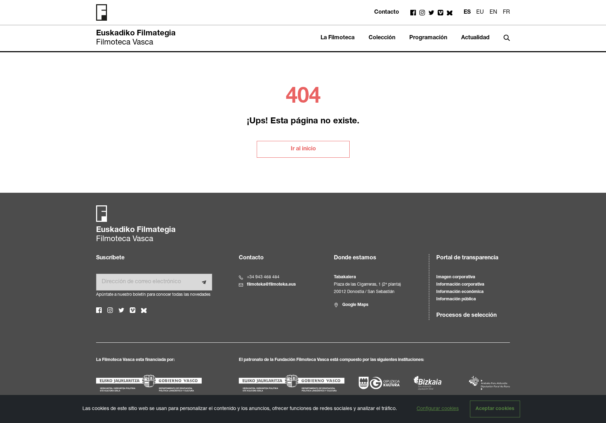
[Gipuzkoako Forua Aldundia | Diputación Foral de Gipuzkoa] (379, 383)
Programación (428, 38)
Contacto (386, 12)
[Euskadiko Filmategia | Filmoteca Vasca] (104, 12)
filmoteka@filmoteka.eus (271, 284)
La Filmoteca (338, 38)
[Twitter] (431, 12)
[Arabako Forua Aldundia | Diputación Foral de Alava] (489, 383)
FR (506, 12)
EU (480, 12)
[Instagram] (422, 12)
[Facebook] (413, 12)
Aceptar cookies (495, 409)
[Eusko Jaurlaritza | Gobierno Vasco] (160, 382)
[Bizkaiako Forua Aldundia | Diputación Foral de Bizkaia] (428, 383)
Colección (382, 38)
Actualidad (475, 38)
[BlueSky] (449, 12)
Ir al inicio (303, 149)
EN (493, 12)
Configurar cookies (438, 409)
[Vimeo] (440, 12)
